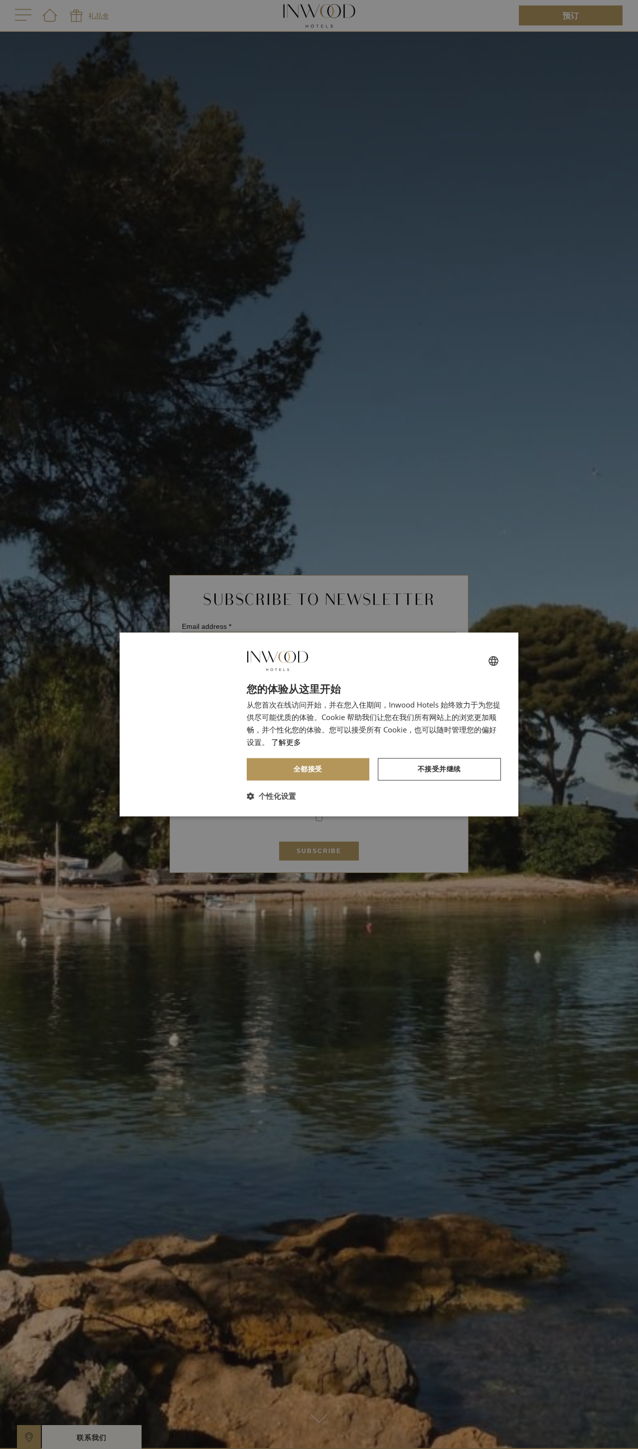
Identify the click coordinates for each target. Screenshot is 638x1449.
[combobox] (493, 661)
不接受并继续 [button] (439, 769)
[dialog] (319, 724)
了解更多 (286, 742)
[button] (271, 796)
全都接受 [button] (308, 769)
